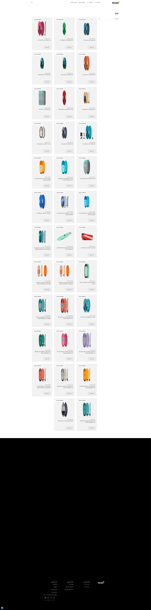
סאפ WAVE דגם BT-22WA (67, 144)
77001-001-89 (70, 281)
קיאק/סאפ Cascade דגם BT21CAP (65, 421)
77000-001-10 (92, 281)
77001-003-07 (48, 246)
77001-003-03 (48, 177)
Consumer (86, 586)
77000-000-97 (70, 108)
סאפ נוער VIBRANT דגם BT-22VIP (87, 317)
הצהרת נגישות (54, 592)
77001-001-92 (48, 384)
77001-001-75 (70, 315)
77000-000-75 (70, 419)
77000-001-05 (48, 73)
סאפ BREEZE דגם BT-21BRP (66, 40)
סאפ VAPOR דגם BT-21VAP (89, 144)
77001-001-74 (48, 315)
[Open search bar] (31, 2)
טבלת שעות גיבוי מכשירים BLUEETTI (50, 594)
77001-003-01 (70, 177)
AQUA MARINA (82, 19)
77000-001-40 (92, 246)
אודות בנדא (55, 584)
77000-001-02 (48, 211)
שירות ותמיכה (73, 2)
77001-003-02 (92, 211)
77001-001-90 (92, 384)
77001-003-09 (48, 281)
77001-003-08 (70, 211)
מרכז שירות (71, 584)
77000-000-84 (92, 142)
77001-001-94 (92, 419)
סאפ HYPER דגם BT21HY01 (67, 74)
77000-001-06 (70, 142)
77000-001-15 (92, 315)
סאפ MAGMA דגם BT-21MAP (88, 109)
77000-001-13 (48, 108)
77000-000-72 (70, 246)
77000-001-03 (92, 108)
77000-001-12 (92, 177)
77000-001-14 (48, 142)
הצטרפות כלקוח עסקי (69, 586)
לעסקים (90, 2)
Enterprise (86, 584)
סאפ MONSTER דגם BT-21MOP (66, 109)
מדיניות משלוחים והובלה (68, 589)
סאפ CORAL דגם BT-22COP (44, 40)
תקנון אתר (55, 586)
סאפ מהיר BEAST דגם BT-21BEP (43, 213)
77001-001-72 (70, 350)
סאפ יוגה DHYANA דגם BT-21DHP (87, 178)
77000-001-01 (48, 38)
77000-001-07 (92, 38)
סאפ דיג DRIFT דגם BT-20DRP (44, 144)
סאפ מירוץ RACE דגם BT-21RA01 (88, 247)
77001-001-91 (48, 350)
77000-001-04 (70, 73)
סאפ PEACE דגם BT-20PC (45, 109)
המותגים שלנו (82, 2)
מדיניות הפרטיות (54, 589)
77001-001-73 (92, 350)
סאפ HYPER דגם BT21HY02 (44, 74)
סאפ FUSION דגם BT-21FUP (89, 74)
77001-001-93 (70, 384)
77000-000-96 (70, 38)
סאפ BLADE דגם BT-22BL (89, 40)
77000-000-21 (92, 73)
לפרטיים (98, 2)
